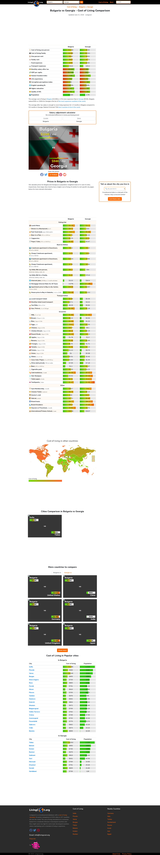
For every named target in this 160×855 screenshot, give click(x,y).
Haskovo (32, 699)
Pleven (31, 692)
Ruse (31, 683)
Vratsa (31, 715)
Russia (109, 825)
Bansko (31, 731)
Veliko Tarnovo (34, 712)
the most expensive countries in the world (72, 101)
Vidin (31, 728)
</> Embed (53, 175)
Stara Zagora (34, 680)
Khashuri (32, 765)
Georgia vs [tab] (67, 573)
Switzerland (111, 822)
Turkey (109, 819)
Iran (108, 831)
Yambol (31, 696)
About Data (116, 854)
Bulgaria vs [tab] (57, 573)
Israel (109, 828)
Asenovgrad (33, 718)
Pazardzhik (33, 721)
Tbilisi (31, 742)
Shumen (32, 705)
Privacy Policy (126, 854)
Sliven (31, 689)
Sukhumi (32, 755)
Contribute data (115, 199)
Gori (30, 759)
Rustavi (31, 752)
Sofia (31, 667)
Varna (31, 673)
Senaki (31, 768)
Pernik (31, 686)
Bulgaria (82, 7)
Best (111, 2)
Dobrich (32, 702)
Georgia (90, 7)
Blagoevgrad (33, 709)
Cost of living (103, 2)
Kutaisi (31, 749)
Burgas (31, 676)
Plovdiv (31, 670)
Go (81, 2)
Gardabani (32, 771)
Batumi (31, 746)
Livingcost (88, 15)
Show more (62, 650)
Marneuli (32, 762)
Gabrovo (32, 725)
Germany (110, 813)
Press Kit (32, 839)
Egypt (109, 834)
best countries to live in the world (69, 107)
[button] (42, 174)
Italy (108, 816)
